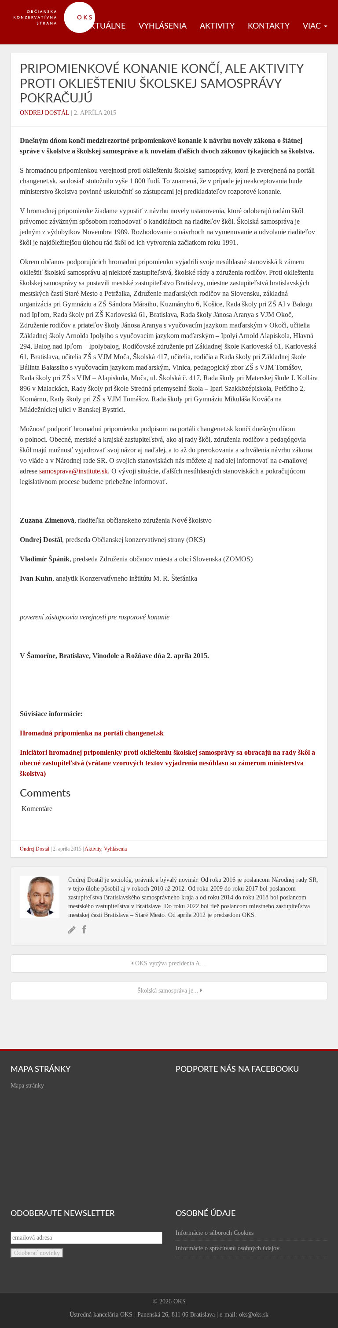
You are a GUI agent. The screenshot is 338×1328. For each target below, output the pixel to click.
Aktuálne (104, 26)
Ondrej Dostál (44, 112)
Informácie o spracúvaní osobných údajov (227, 1248)
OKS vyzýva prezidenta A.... (170, 963)
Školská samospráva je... (168, 990)
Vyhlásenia (163, 26)
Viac (313, 26)
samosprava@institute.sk (73, 471)
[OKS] (59, 4)
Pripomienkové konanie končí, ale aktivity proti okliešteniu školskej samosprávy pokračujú (161, 84)
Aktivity (217, 26)
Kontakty (269, 26)
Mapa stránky (27, 1085)
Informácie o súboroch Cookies (215, 1233)
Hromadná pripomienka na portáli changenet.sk (92, 733)
